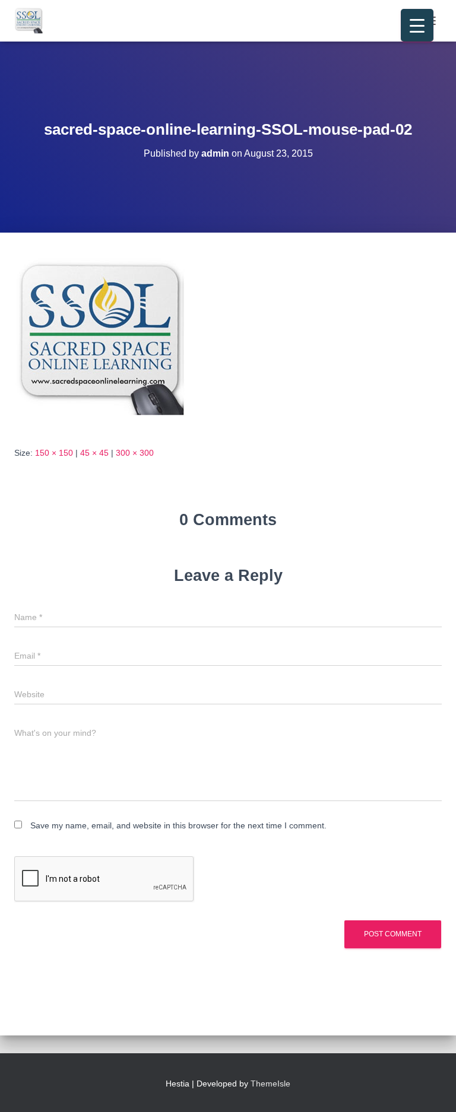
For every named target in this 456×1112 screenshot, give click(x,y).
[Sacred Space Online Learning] (33, 21)
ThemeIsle (270, 1083)
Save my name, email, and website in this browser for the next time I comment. (178, 825)
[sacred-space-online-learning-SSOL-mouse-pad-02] (103, 339)
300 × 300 (135, 452)
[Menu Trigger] (417, 25)
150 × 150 (54, 452)
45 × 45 (94, 452)
